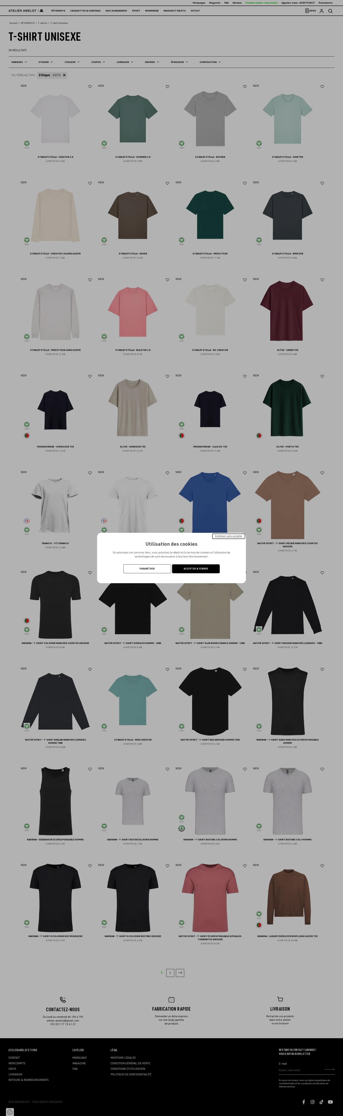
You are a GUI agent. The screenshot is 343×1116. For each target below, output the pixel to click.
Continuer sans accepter (228, 536)
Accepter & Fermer (196, 568)
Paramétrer (147, 568)
